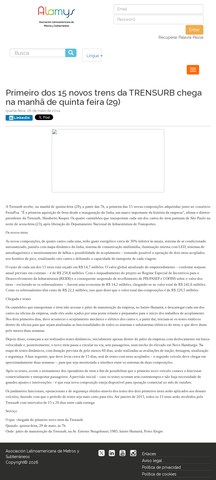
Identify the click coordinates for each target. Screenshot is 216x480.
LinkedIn (22, 118)
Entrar (194, 30)
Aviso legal (152, 460)
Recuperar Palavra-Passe (181, 37)
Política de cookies (159, 474)
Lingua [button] (93, 55)
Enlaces (149, 454)
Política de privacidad (161, 467)
